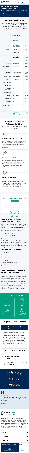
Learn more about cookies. (9, 450)
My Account (19, 2)
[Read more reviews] (14, 386)
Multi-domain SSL (16, 38)
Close (18, 443)
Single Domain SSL (16, 35)
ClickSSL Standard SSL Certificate (16, 51)
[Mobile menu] (27, 2)
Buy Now (16, 63)
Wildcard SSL (16, 40)
